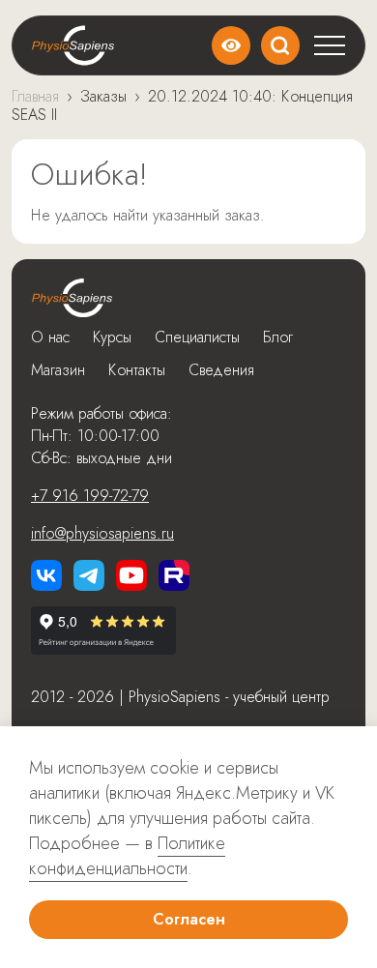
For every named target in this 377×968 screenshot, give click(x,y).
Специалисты (197, 337)
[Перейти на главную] (72, 298)
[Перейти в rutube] (174, 575)
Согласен (189, 919)
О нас (50, 337)
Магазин (58, 370)
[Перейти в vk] (46, 575)
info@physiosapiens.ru (102, 533)
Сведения (221, 370)
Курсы (112, 337)
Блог (278, 337)
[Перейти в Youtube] (131, 575)
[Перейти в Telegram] (88, 575)
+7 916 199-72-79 (90, 495)
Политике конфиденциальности (127, 856)
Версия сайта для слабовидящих (231, 45)
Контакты (136, 370)
